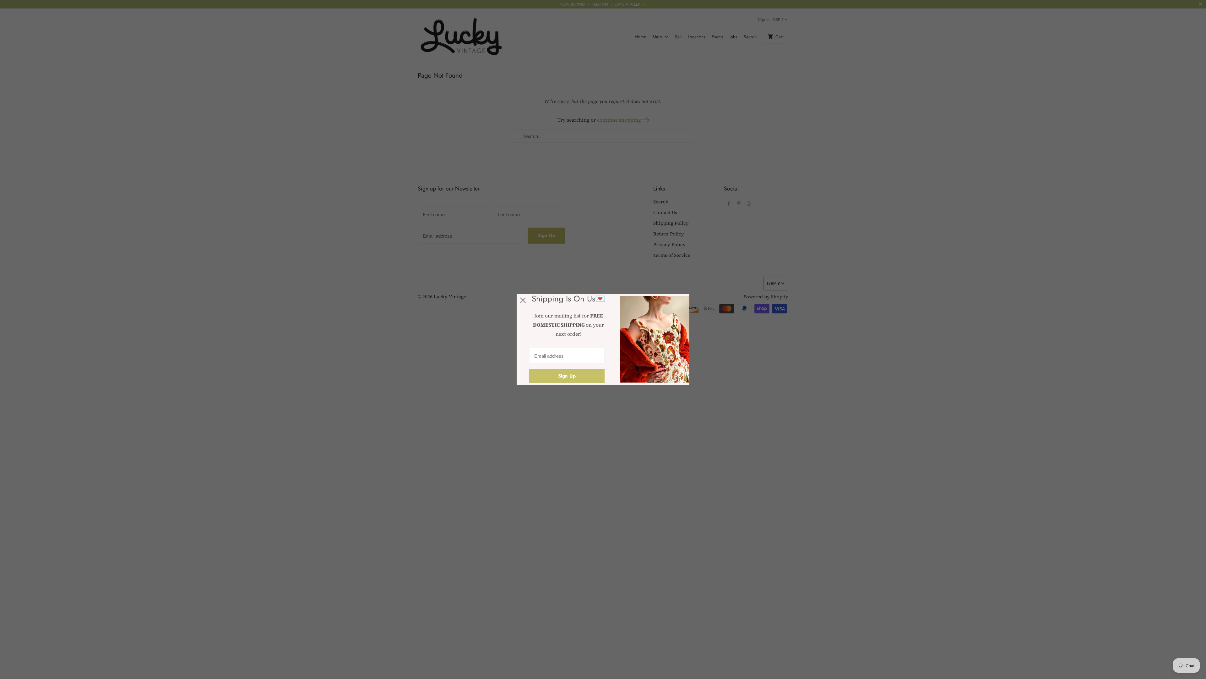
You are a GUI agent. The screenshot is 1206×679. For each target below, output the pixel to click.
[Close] (523, 300)
